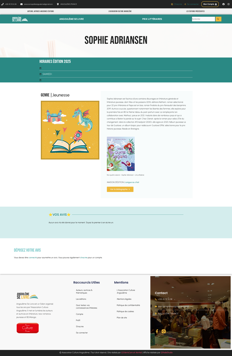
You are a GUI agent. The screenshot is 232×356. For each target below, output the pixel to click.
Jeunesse (61, 95)
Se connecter (82, 332)
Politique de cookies (125, 311)
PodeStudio (168, 352)
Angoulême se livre (71, 19)
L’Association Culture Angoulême (120, 11)
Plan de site (122, 317)
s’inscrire (83, 257)
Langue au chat (132, 182)
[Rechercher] (218, 19)
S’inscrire (80, 326)
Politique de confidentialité (128, 305)
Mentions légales (124, 299)
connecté (33, 257)
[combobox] (203, 19)
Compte (79, 314)
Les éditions (81, 299)
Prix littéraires (152, 19)
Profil (78, 320)
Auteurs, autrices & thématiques (84, 291)
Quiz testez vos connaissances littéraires (86, 306)
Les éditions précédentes (195, 11)
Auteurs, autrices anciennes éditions (40, 11)
